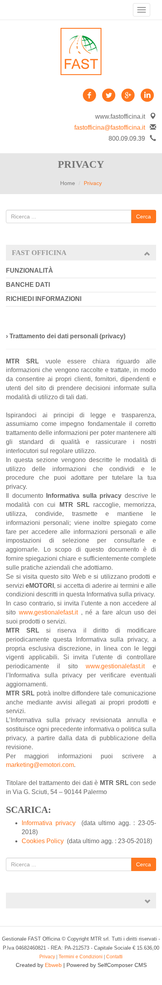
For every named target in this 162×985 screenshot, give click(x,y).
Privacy (47, 956)
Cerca (143, 216)
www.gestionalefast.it (48, 612)
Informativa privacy (48, 823)
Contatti (114, 956)
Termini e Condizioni (81, 956)
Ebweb (53, 965)
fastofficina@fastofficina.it (109, 127)
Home (67, 183)
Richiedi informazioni (43, 298)
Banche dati (28, 284)
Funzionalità (29, 270)
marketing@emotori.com (40, 764)
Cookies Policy (43, 841)
